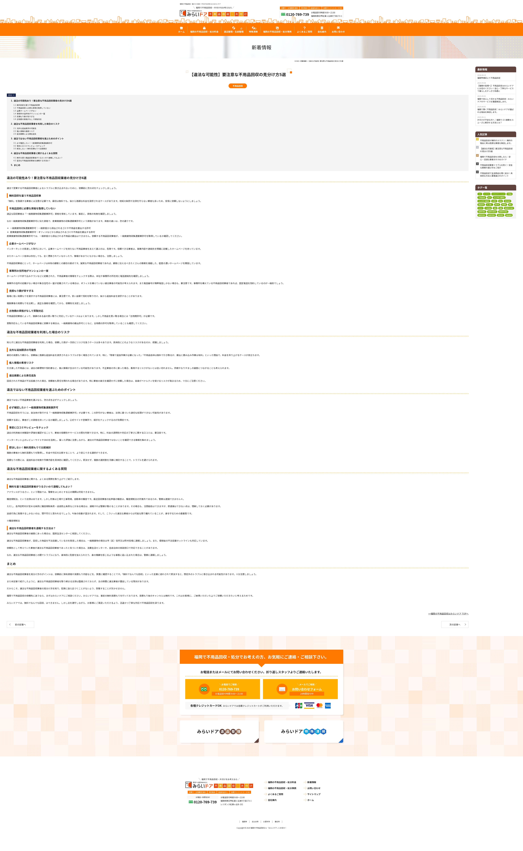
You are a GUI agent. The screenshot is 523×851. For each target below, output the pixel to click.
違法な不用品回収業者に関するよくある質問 (34, 153)
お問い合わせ (313, 788)
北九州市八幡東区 (499, 197)
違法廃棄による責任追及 (24, 134)
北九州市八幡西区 (483, 201)
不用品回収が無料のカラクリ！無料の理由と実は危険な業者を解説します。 (496, 141)
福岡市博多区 (492, 212)
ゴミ (479, 194)
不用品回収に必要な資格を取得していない (31, 108)
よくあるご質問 (275, 794)
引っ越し (489, 205)
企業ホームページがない (24, 110)
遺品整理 (509, 215)
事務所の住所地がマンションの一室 (29, 113)
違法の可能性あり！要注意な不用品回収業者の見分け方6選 (41, 100)
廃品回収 (481, 205)
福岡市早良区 (503, 212)
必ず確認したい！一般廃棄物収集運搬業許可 (32, 143)
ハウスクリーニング (498, 194)
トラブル (486, 194)
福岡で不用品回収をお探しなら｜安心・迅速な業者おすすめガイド (495, 158)
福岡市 (244, 821)
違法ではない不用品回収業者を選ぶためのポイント (37, 138)
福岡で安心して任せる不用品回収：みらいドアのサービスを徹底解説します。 (495, 100)
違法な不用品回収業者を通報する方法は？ (31, 160)
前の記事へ (20, 624)
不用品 (509, 194)
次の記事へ (454, 624)
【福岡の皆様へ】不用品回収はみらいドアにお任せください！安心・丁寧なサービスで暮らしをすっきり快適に (495, 88)
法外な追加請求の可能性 (24, 128)
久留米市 (266, 821)
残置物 (504, 205)
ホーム (310, 800)
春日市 (497, 205)
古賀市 (494, 201)
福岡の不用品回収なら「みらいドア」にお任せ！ (269, 828)
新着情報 (311, 782)
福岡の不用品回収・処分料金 (282, 782)
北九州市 (255, 821)
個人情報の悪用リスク (23, 131)
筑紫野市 (500, 215)
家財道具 (507, 201)
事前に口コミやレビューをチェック (29, 146)
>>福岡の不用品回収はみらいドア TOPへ (448, 613)
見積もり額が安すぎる (23, 116)
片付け (480, 208)
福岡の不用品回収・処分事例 (282, 788)
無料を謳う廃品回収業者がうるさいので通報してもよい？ (38, 157)
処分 (489, 197)
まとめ (15, 165)
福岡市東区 (481, 215)
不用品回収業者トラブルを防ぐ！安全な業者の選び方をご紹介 (496, 166)
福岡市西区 (491, 215)
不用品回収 (238, 85)
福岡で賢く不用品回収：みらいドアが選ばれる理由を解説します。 (495, 110)
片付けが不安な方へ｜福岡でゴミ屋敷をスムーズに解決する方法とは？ (495, 121)
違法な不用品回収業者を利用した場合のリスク (35, 123)
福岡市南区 (481, 212)
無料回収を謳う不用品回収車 (26, 105)
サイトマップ (313, 794)
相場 (495, 208)
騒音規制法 (14, 520)
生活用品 (488, 208)
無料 (510, 205)
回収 (500, 201)
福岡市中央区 (509, 208)
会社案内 (272, 800)
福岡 (500, 208)
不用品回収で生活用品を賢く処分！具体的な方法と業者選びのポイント (496, 174)
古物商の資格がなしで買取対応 (27, 119)
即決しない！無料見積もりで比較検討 (30, 148)
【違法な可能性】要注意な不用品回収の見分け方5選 (496, 150)
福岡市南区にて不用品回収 (488, 78)
